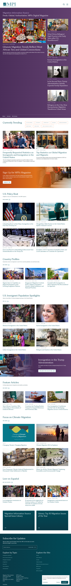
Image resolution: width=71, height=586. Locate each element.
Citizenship (38, 122)
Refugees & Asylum (7, 559)
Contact (9, 116)
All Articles (14, 116)
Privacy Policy (5, 584)
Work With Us (39, 557)
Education (5, 564)
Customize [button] (45, 582)
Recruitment (36, 126)
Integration (5, 561)
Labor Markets (6, 566)
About (3, 116)
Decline (58, 582)
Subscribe (30, 547)
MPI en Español (39, 570)
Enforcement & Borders (7, 557)
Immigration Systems (7, 555)
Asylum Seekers (29, 122)
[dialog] (56, 580)
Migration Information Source (42, 564)
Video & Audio (39, 561)
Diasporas (54, 122)
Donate (37, 559)
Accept (64, 582)
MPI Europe (38, 566)
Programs (38, 568)
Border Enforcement (63, 122)
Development (5, 568)
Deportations (46, 122)
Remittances (28, 126)
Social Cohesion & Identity (48, 126)
